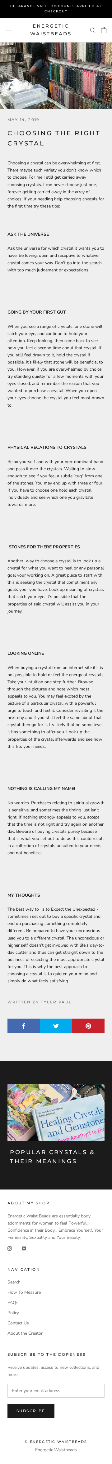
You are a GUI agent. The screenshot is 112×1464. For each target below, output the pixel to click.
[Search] (93, 30)
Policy (13, 1313)
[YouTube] (24, 1248)
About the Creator (25, 1333)
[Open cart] (103, 30)
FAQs (12, 1303)
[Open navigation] (9, 30)
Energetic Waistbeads (56, 1450)
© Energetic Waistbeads (56, 1441)
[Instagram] (9, 1248)
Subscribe (30, 1410)
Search (14, 1282)
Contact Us (18, 1323)
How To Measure (24, 1292)
